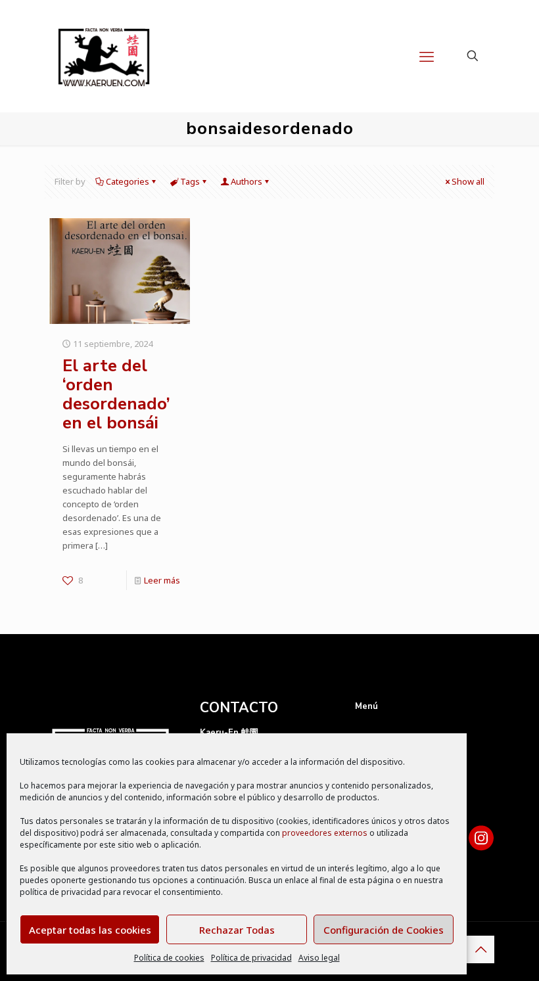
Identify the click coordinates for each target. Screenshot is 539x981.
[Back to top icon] (480, 949)
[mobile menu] (426, 56)
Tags (190, 181)
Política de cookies (169, 957)
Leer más (162, 580)
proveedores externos (324, 832)
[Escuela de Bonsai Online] (104, 56)
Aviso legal (319, 957)
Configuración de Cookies (383, 929)
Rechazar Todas (237, 929)
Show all (468, 181)
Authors (246, 181)
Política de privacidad (251, 957)
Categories (127, 181)
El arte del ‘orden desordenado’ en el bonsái (116, 394)
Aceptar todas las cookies (90, 929)
